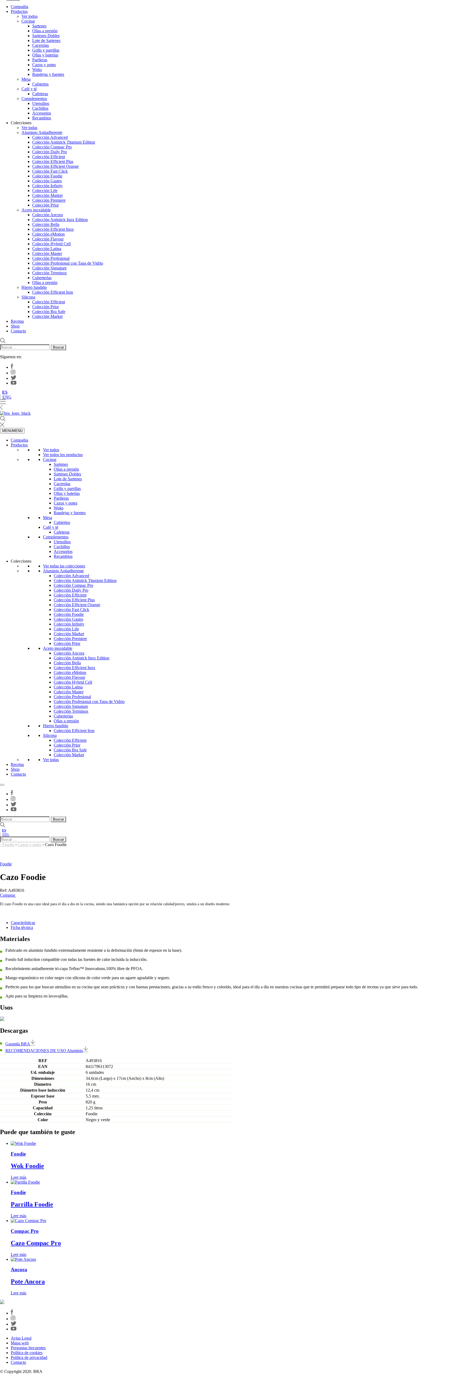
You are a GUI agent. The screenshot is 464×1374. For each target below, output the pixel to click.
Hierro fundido (34, 287)
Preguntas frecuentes (28, 1347)
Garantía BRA (17, 1044)
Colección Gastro (47, 181)
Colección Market (47, 195)
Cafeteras (40, 93)
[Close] (2, 785)
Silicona (28, 297)
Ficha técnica (22, 927)
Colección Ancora (47, 214)
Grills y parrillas (45, 50)
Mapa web (20, 1343)
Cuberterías (42, 277)
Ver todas (29, 127)
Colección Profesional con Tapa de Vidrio (67, 263)
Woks (37, 69)
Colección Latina (46, 248)
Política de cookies (26, 1352)
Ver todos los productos (63, 454)
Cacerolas (40, 45)
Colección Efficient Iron (52, 292)
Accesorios (41, 113)
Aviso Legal (21, 1338)
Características (23, 922)
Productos (19, 11)
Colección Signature (49, 268)
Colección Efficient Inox (53, 229)
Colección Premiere (49, 200)
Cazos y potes (44, 64)
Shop (15, 326)
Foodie (8, 844)
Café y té (29, 89)
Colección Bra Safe (48, 311)
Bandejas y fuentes (48, 74)
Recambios (41, 118)
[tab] (237, 922)
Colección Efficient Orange (55, 166)
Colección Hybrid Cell (51, 244)
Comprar (8, 895)
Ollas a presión (44, 31)
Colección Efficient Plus (52, 161)
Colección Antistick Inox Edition (60, 219)
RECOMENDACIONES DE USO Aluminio (44, 1050)
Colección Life (44, 190)
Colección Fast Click (50, 171)
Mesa (26, 79)
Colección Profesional (51, 258)
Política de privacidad (29, 1357)
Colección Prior (45, 205)
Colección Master (47, 253)
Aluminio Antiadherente (41, 132)
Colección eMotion (48, 234)
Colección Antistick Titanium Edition (63, 142)
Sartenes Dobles (46, 35)
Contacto (18, 331)
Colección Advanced (50, 137)
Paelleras (39, 60)
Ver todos (29, 16)
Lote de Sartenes (46, 40)
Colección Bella (45, 224)
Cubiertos (40, 84)
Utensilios (40, 103)
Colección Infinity (47, 185)
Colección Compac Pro (52, 147)
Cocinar (28, 21)
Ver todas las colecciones (64, 566)
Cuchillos (40, 108)
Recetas (17, 321)
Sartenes (39, 26)
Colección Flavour (48, 239)
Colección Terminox (49, 273)
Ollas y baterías (45, 55)
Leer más (18, 1177)
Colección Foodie (47, 176)
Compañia (19, 6)
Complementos (34, 98)
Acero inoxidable (36, 210)
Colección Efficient (48, 156)
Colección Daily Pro (49, 152)
